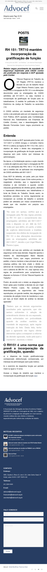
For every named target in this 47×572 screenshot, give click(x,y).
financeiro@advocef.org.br (12, 494)
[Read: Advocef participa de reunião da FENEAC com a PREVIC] (5, 449)
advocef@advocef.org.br (12, 491)
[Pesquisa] (35, 8)
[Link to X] (35, 569)
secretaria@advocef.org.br (13, 497)
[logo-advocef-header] (19, 8)
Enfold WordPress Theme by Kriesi (18, 567)
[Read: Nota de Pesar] (5, 455)
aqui (35, 375)
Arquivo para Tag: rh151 (12, 16)
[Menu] (40, 8)
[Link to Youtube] (38, 569)
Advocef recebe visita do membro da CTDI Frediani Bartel (24, 443)
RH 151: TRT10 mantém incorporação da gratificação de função (23, 53)
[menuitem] (35, 8)
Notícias (23, 62)
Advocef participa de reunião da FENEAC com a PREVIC (24, 448)
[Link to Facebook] (32, 569)
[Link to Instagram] (42, 569)
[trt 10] (23, 41)
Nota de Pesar (12, 454)
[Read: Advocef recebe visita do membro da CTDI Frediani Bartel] (5, 444)
